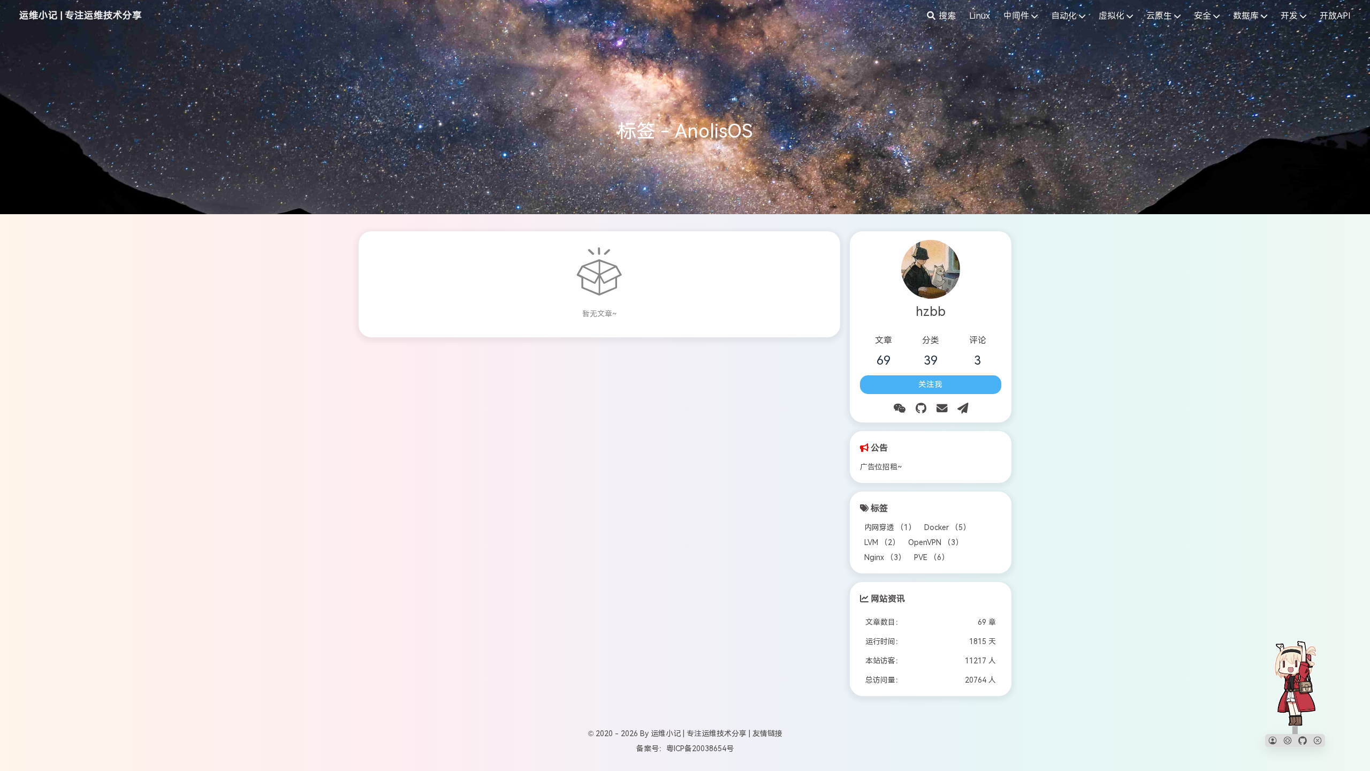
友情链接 (767, 733)
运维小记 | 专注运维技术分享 (80, 15)
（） (890, 527)
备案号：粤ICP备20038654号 (685, 748)
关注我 (930, 384)
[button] (1272, 740)
